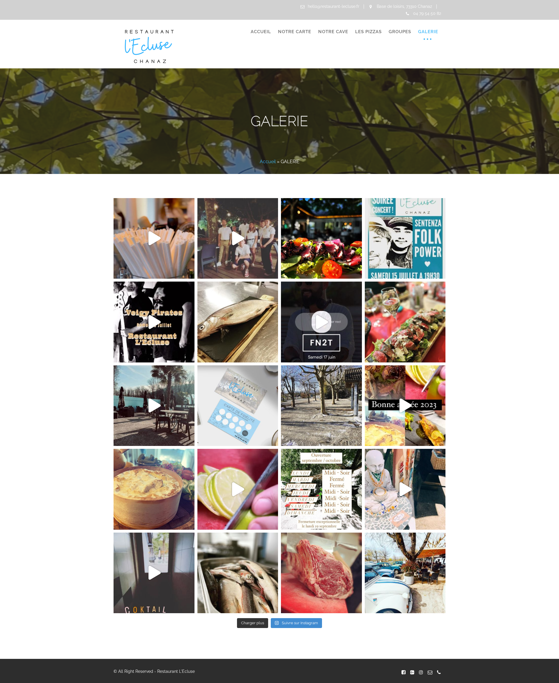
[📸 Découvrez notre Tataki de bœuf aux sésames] (321, 238)
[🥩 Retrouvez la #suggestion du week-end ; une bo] (321, 573)
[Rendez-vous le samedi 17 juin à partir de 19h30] (321, 322)
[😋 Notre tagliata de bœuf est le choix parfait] (405, 322)
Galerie (428, 31)
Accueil (261, 31)
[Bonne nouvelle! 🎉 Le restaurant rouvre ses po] (321, 405)
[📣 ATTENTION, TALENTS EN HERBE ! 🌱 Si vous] (154, 405)
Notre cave (333, 31)
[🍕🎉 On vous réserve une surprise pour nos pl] (237, 405)
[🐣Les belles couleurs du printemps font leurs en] (405, 573)
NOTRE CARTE (294, 31)
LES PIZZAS (368, 31)
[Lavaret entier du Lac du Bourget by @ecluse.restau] (237, 489)
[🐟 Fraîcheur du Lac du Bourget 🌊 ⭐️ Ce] (237, 322)
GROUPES (400, 31)
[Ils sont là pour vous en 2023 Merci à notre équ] (154, 238)
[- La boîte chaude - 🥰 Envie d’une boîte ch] (154, 489)
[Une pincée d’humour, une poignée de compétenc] (237, 238)
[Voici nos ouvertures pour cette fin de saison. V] (321, 489)
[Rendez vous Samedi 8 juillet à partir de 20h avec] (154, 322)
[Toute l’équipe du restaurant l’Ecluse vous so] (405, 405)
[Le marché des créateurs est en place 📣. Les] (405, 489)
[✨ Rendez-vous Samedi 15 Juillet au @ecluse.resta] (405, 238)
